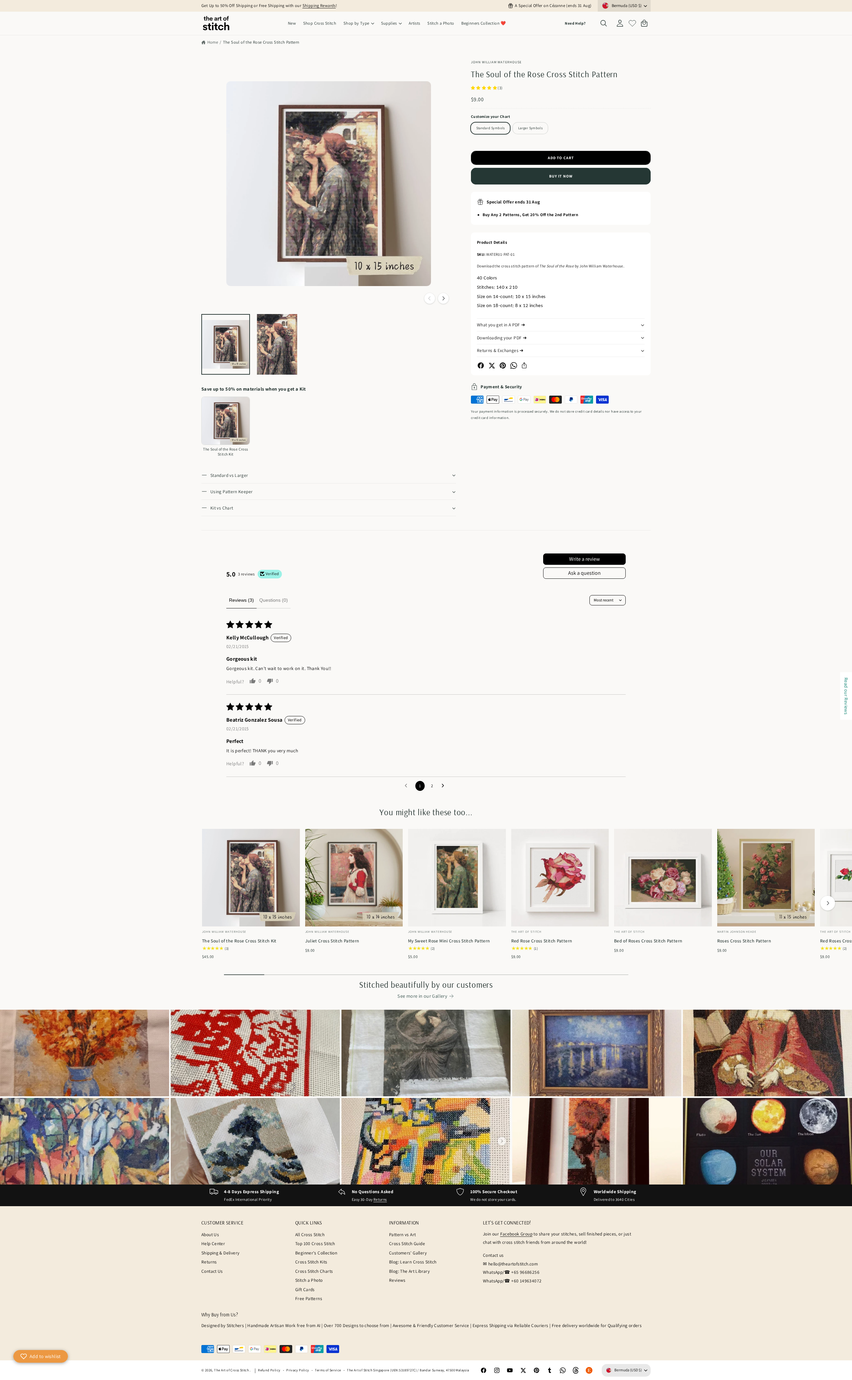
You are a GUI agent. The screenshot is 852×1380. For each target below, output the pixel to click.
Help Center (213, 1243)
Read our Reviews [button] (846, 695)
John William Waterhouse (496, 62)
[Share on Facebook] (481, 365)
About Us (210, 1234)
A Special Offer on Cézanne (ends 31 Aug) (553, 5)
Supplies (389, 23)
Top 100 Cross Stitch (315, 1243)
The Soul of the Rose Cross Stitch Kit (239, 941)
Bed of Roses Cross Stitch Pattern (648, 941)
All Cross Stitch (309, 1234)
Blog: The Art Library (409, 1271)
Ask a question (584, 572)
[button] (358, 23)
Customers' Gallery (408, 1253)
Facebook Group (516, 1234)
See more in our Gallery (422, 996)
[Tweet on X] (492, 365)
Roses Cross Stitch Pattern (744, 941)
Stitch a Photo (308, 1280)
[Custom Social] (589, 1370)
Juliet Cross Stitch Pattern (332, 941)
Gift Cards (305, 1289)
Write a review (584, 558)
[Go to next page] (444, 786)
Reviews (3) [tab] (241, 600)
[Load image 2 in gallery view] (277, 344)
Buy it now (560, 175)
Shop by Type (356, 23)
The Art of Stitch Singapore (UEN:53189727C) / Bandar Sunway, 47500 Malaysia (408, 1370)
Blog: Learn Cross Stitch (412, 1262)
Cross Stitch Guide (407, 1243)
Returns (380, 1199)
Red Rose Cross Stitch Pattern (541, 941)
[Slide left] (429, 298)
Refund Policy (269, 1370)
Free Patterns (308, 1298)
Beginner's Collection (316, 1253)
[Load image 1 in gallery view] (225, 344)
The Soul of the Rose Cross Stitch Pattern (261, 42)
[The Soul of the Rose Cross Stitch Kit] (225, 421)
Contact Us (212, 1271)
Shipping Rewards (319, 5)
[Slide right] (443, 298)
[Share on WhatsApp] (514, 365)
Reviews (397, 1280)
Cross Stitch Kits (311, 1262)
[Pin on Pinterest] (503, 365)
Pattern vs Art (402, 1234)
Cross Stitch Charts (314, 1271)
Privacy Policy (297, 1370)
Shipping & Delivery (220, 1253)
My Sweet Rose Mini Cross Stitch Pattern (449, 941)
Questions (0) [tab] (273, 600)
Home (212, 42)
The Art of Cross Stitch (232, 1370)
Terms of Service (328, 1370)
